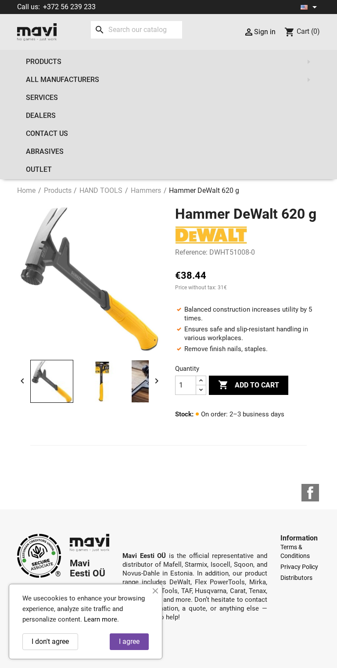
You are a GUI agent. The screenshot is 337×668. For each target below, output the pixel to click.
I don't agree (50, 641)
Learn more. (101, 619)
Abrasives (45, 151)
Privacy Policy (299, 566)
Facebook (310, 492)
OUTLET (39, 169)
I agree (129, 641)
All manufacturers (62, 79)
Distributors (296, 577)
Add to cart (248, 385)
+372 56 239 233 (69, 7)
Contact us (47, 133)
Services (42, 97)
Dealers (41, 115)
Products (43, 61)
